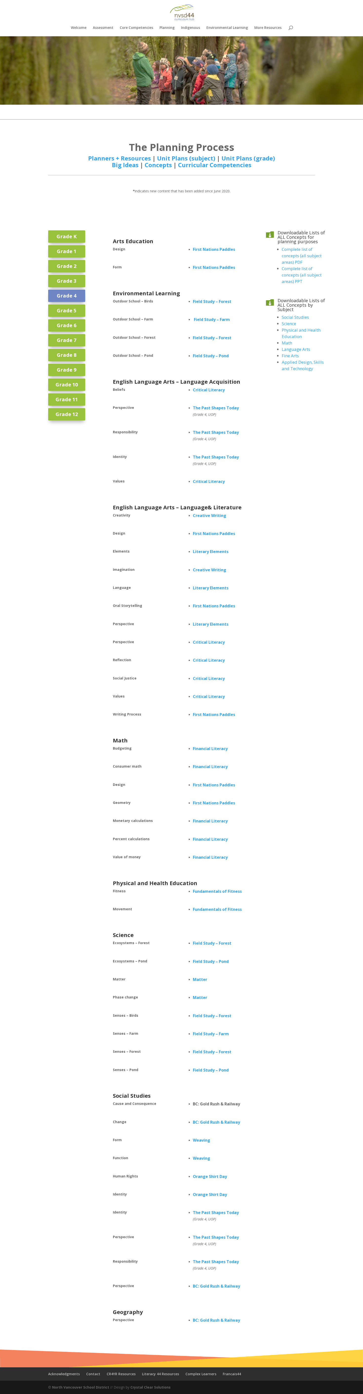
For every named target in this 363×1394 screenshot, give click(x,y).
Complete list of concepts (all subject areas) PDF (302, 255)
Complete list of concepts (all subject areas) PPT (302, 275)
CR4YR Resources (121, 1374)
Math (120, 740)
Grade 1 (66, 251)
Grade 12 (67, 414)
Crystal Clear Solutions (150, 1387)
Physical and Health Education (155, 883)
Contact (93, 1374)
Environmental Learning (227, 28)
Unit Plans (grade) (248, 158)
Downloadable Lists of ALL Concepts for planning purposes (301, 237)
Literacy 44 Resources (160, 1374)
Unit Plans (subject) (187, 158)
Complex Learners (200, 1374)
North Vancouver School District (80, 1387)
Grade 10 (67, 384)
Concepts (158, 165)
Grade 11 (67, 399)
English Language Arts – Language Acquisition (176, 381)
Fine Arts (290, 355)
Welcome (78, 28)
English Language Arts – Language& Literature (177, 507)
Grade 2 (66, 266)
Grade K (67, 236)
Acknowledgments (64, 1374)
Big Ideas (125, 165)
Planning (167, 28)
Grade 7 (66, 340)
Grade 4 (66, 295)
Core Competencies (136, 28)
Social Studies (132, 1095)
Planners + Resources (119, 158)
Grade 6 (66, 325)
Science (123, 934)
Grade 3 (66, 281)
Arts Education (133, 241)
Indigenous (190, 28)
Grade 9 (66, 369)
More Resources (268, 28)
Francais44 (232, 1374)
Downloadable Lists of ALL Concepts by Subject (301, 305)
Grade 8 (66, 355)
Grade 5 (66, 310)
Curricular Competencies (214, 165)
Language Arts (296, 349)
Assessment (103, 28)
